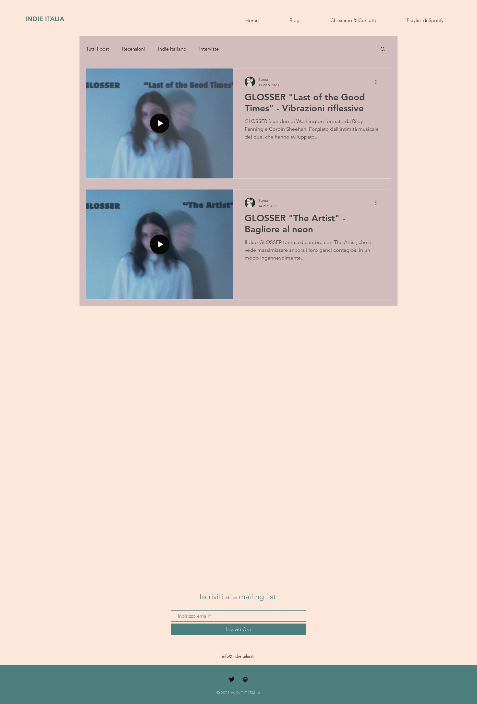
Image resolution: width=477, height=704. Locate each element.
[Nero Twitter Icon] (231, 679)
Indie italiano (172, 49)
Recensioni (133, 49)
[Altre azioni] (378, 82)
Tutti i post (97, 49)
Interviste (209, 49)
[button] (383, 49)
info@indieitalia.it (237, 656)
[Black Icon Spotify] (245, 679)
